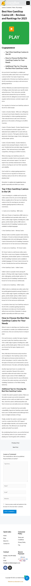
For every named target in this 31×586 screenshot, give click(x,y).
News (13, 7)
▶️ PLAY (14, 33)
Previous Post (15, 443)
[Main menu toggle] (28, 3)
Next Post (15, 447)
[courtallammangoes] (10, 3)
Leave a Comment (6, 7)
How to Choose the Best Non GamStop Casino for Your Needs (16, 60)
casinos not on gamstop (15, 182)
